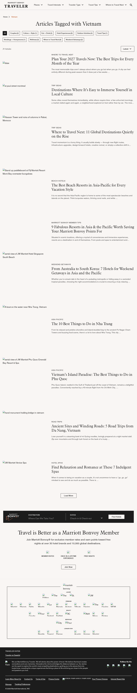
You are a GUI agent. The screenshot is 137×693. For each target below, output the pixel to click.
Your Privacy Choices (100, 679)
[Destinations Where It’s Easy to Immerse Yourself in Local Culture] (14, 95)
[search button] (131, 5)
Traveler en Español (12, 655)
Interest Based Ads (118, 679)
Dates (73, 515)
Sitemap (8, 684)
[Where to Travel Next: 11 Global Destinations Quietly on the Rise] (25, 137)
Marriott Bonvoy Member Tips (66, 223)
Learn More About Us (13, 679)
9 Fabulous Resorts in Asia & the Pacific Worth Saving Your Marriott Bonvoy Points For (93, 229)
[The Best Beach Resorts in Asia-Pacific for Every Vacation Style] (25, 190)
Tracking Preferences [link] (22, 684)
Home (5, 17)
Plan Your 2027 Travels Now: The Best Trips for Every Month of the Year (93, 61)
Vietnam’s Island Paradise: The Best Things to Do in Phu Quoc (92, 376)
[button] (38, 4)
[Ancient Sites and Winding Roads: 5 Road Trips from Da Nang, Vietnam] (23, 431)
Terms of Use (40, 679)
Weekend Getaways (61, 264)
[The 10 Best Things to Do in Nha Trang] (25, 326)
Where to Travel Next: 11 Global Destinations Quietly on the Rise (93, 134)
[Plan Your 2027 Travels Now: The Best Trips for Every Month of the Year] (6, 64)
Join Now (68, 567)
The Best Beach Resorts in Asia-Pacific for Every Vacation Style (89, 187)
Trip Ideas (56, 85)
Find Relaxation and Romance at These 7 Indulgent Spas (91, 469)
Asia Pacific (57, 319)
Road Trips (57, 422)
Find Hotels (116, 517)
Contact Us (28, 679)
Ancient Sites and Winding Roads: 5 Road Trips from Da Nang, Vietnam (92, 428)
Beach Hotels (58, 181)
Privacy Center (54, 679)
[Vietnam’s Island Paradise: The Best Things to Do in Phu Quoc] (25, 379)
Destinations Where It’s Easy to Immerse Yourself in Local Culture (92, 91)
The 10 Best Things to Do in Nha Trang (82, 323)
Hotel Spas (57, 463)
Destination (34, 515)
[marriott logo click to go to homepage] (16, 4)
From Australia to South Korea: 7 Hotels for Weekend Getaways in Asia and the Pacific (93, 270)
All (5, 33)
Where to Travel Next (62, 55)
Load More (68, 496)
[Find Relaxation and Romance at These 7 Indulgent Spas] (14, 472)
